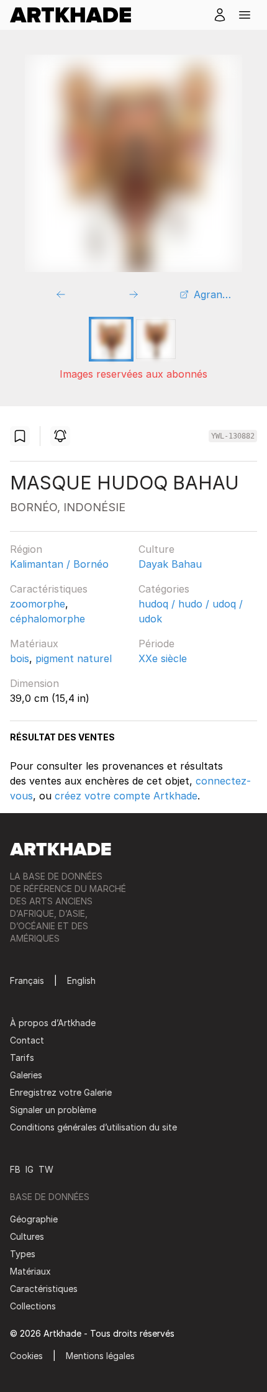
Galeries (26, 1075)
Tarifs (22, 1057)
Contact (27, 1040)
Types (22, 1254)
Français (27, 980)
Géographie (34, 1219)
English (81, 980)
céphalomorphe (47, 618)
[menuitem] (75, 14)
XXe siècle (162, 658)
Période (156, 643)
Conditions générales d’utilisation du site (93, 1127)
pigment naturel (73, 658)
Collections (33, 1306)
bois (19, 658)
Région (26, 549)
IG (29, 1169)
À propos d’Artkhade (53, 1022)
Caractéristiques (49, 589)
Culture (156, 549)
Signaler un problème (53, 1109)
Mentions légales (100, 1355)
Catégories (163, 589)
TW (45, 1169)
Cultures (27, 1236)
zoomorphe (37, 604)
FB (15, 1169)
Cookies (26, 1355)
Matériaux (34, 643)
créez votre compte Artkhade (126, 795)
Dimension (34, 683)
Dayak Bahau (170, 564)
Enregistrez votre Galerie (61, 1092)
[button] (244, 15)
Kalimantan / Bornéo (59, 564)
